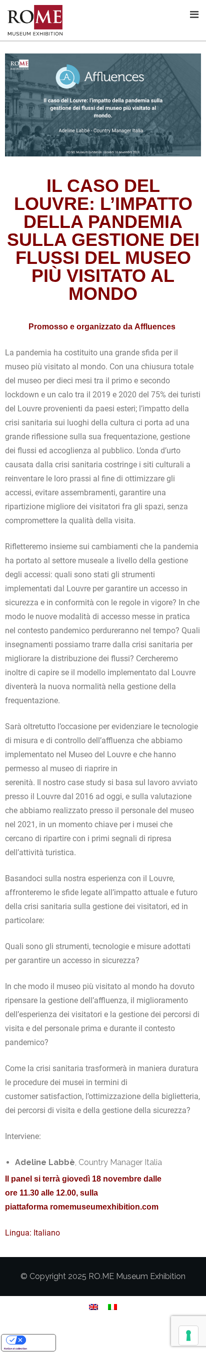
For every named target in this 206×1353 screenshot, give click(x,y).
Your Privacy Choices (38, 1340)
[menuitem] (93, 1307)
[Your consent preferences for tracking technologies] (188, 1335)
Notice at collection (15, 1348)
